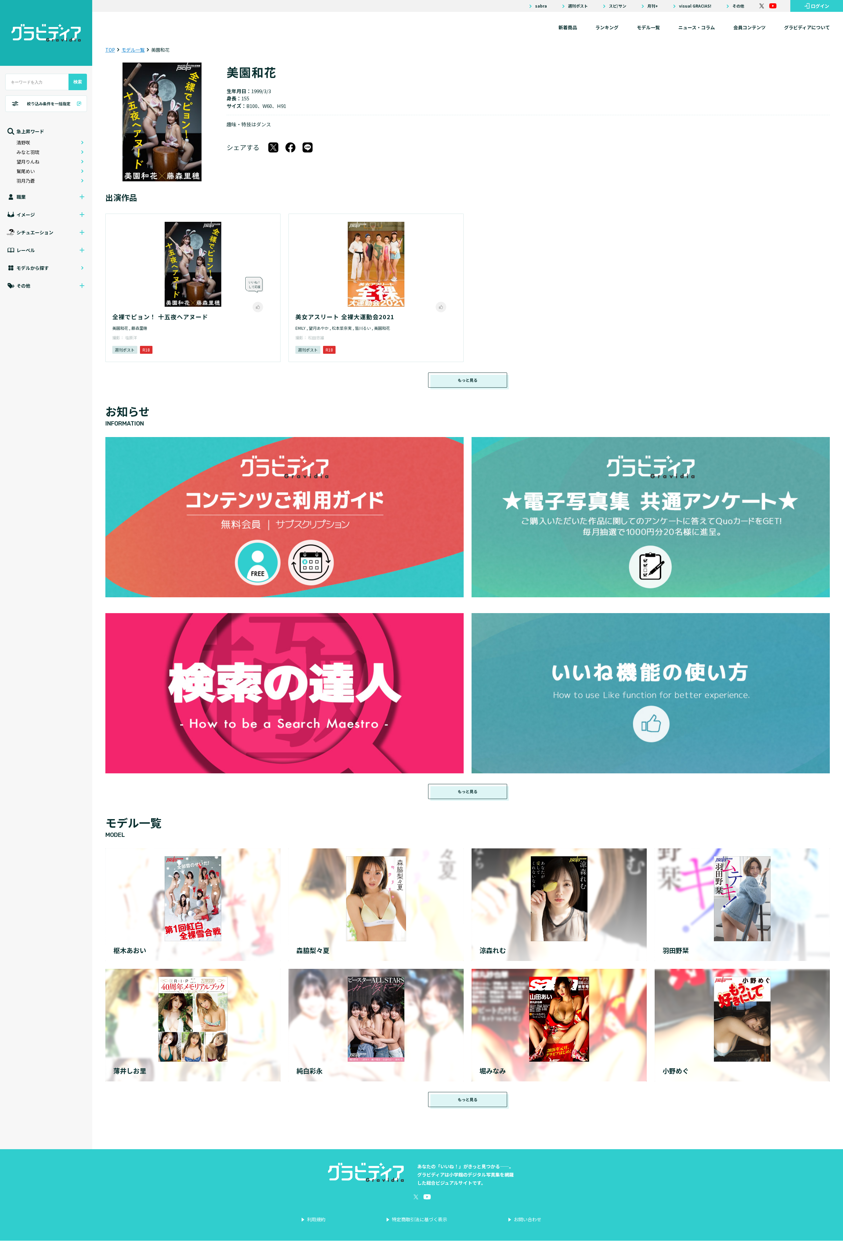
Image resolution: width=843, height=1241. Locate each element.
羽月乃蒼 (25, 180)
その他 (738, 6)
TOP (110, 49)
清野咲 (23, 142)
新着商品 (567, 27)
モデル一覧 (648, 27)
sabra (541, 6)
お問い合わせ (527, 1219)
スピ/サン (617, 6)
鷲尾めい (25, 171)
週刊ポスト (578, 6)
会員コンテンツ (749, 27)
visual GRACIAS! (695, 6)
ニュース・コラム (696, 27)
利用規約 (316, 1219)
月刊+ (652, 6)
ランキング (606, 27)
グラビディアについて (807, 27)
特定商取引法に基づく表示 (419, 1219)
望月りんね (28, 161)
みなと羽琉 (28, 152)
